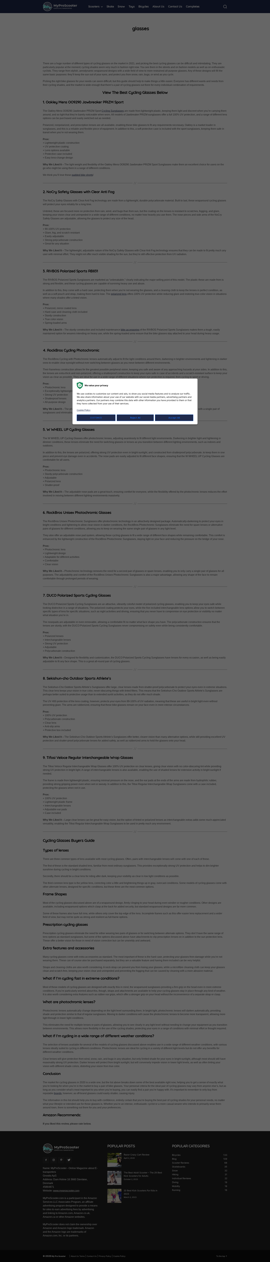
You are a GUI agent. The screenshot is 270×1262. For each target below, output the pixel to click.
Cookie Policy (83, 410)
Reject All (135, 417)
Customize (96, 418)
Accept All (174, 417)
